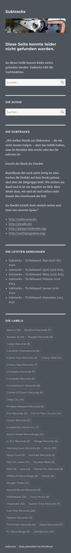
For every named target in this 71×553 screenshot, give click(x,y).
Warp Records (51, 524)
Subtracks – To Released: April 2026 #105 (36, 269)
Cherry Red (51, 357)
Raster (48, 476)
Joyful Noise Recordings (25, 434)
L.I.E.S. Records (18, 441)
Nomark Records (42, 455)
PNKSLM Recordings (22, 476)
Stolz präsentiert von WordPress (36, 546)
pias (25, 469)
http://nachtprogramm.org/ (27, 233)
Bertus (14, 330)
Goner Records (18, 420)
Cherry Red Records (22, 364)
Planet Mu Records (48, 469)
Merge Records (46, 441)
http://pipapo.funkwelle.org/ (28, 228)
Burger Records (40, 337)
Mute (50, 448)
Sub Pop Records (21, 510)
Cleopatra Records (21, 371)
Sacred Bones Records (23, 489)
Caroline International (23, 350)
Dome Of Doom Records (25, 392)
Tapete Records (19, 517)
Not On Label (18, 462)
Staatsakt (16, 503)
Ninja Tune (16, 455)
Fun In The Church (46, 413)
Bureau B (15, 337)
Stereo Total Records (44, 503)
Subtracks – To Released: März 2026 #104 (36, 274)
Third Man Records (21, 524)
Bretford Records (37, 330)
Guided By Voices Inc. (23, 427)
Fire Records (17, 413)
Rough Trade (18, 482)
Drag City (15, 399)
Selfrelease (16, 496)
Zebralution (44, 531)
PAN (11, 469)
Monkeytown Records (23, 448)
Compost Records (21, 378)
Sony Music (39, 496)
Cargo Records (18, 344)
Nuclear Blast (44, 462)
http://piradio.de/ (20, 224)
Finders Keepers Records (25, 406)
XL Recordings (18, 531)
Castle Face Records (22, 357)
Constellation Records (23, 385)
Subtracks (15, 11)
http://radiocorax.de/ (23, 219)
